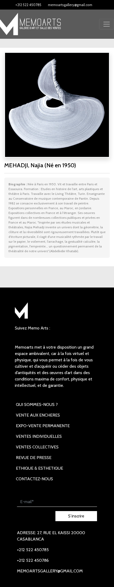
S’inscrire (76, 516)
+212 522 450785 (28, 5)
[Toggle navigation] (106, 24)
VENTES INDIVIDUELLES (39, 436)
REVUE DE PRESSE (33, 457)
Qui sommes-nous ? (37, 404)
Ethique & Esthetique (39, 468)
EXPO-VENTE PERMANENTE (43, 425)
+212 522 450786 (33, 560)
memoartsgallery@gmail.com (70, 5)
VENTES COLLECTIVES (37, 446)
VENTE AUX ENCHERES (38, 415)
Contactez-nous (34, 478)
